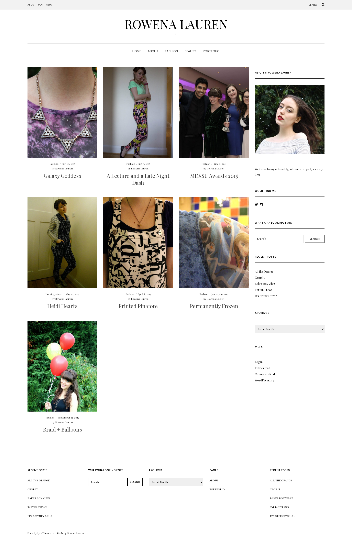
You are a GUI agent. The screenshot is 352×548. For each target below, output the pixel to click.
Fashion (171, 51)
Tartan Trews (263, 290)
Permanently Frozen (214, 306)
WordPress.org (264, 380)
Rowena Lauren (176, 24)
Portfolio (45, 4)
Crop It (259, 278)
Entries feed (262, 368)
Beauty (190, 51)
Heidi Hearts (62, 306)
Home (136, 51)
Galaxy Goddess (62, 175)
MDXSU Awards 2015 (214, 175)
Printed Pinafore (138, 306)
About (32, 4)
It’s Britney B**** (266, 296)
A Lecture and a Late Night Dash (138, 179)
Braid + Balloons (62, 429)
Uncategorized (54, 294)
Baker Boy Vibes (265, 284)
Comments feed (265, 374)
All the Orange (264, 271)
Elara (30, 533)
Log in (259, 362)
